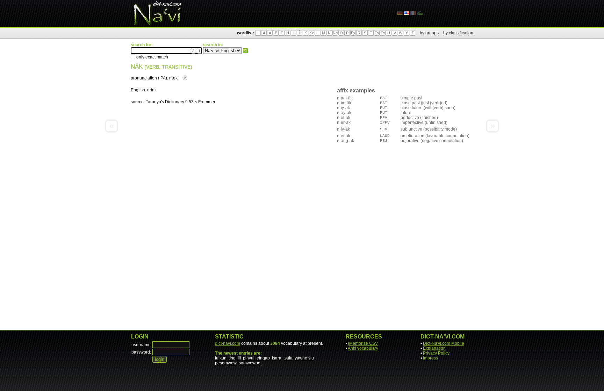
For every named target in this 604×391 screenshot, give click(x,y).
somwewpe (249, 363)
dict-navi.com (227, 343)
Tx (383, 33)
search (245, 51)
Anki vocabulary (363, 348)
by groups (429, 32)
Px (353, 33)
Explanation (434, 348)
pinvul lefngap (256, 358)
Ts (377, 33)
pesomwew (226, 363)
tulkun (220, 358)
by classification (458, 32)
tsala (288, 358)
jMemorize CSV (363, 343)
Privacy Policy (436, 353)
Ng (335, 33)
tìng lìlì (235, 358)
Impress (430, 358)
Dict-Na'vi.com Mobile (443, 343)
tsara (276, 358)
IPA (162, 78)
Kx (311, 33)
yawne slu (304, 358)
